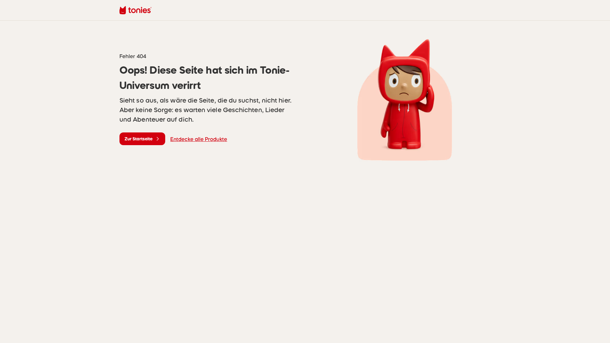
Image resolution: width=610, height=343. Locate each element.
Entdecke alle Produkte (198, 139)
